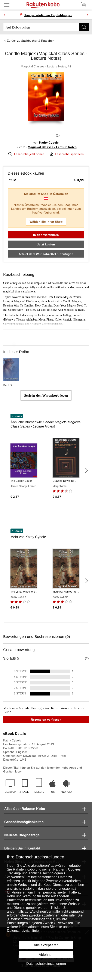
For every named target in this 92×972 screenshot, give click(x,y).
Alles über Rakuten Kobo (24, 809)
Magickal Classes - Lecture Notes (52, 147)
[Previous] (4, 15)
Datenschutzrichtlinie (23, 930)
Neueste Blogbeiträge (22, 835)
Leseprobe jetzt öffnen (29, 154)
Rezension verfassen (46, 719)
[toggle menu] (6, 4)
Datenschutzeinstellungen (46, 963)
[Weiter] (86, 470)
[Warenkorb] (83, 4)
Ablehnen (46, 954)
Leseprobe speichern (69, 154)
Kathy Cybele (49, 142)
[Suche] (84, 27)
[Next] (87, 15)
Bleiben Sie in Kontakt (22, 848)
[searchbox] (46, 27)
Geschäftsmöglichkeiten (24, 822)
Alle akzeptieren (46, 945)
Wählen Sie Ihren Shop (46, 221)
